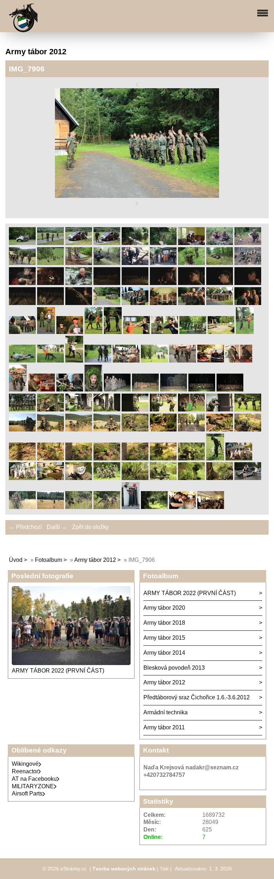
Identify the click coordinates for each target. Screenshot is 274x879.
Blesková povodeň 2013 (174, 668)
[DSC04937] (163, 243)
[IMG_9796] (247, 478)
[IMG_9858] (154, 507)
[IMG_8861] (22, 409)
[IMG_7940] (191, 303)
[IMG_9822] (78, 507)
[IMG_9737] (219, 478)
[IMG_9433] (50, 458)
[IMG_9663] (50, 478)
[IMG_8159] (245, 332)
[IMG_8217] (154, 361)
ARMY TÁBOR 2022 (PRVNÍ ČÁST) (58, 671)
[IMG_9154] (247, 409)
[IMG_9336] (135, 429)
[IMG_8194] (98, 361)
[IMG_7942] (219, 303)
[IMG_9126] (135, 409)
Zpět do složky (90, 527)
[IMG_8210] (126, 361)
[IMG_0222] (191, 283)
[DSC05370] (247, 263)
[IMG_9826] (106, 507)
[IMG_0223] (219, 283)
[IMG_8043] (93, 332)
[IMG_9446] (106, 458)
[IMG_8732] (230, 389)
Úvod (15, 560)
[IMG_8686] (145, 389)
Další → (57, 527)
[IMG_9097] (78, 409)
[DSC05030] (191, 243)
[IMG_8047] (113, 332)
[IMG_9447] (135, 458)
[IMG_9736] (191, 478)
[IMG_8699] (173, 389)
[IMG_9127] (163, 409)
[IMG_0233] (22, 303)
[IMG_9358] (163, 429)
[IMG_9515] (191, 458)
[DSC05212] (106, 263)
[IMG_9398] (247, 429)
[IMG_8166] (22, 361)
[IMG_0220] (163, 283)
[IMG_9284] (22, 429)
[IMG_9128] (191, 409)
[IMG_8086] (192, 332)
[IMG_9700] (106, 478)
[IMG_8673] (117, 389)
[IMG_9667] (78, 478)
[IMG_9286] (78, 429)
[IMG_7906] (106, 303)
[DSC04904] (78, 243)
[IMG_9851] (130, 507)
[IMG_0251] (78, 303)
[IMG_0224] (247, 283)
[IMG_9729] (163, 478)
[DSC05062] (219, 243)
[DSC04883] (22, 243)
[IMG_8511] (69, 389)
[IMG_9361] (191, 429)
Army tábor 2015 (164, 638)
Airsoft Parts (27, 793)
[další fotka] (137, 204)
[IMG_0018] (50, 283)
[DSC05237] (163, 263)
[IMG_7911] (135, 303)
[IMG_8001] (69, 332)
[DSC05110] (247, 243)
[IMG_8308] (182, 361)
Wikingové (25, 764)
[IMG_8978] (50, 409)
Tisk (164, 868)
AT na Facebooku (34, 779)
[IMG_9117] (106, 409)
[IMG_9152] (219, 409)
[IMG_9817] (50, 507)
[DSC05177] (78, 263)
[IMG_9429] (22, 458)
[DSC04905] (106, 243)
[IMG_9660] (238, 458)
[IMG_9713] (135, 478)
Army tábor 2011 (164, 727)
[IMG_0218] (135, 283)
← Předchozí (25, 527)
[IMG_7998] (46, 332)
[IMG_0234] (50, 303)
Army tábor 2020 (164, 608)
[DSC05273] (191, 263)
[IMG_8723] (201, 389)
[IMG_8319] (238, 361)
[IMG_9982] (182, 507)
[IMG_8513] (93, 389)
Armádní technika (165, 712)
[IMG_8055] (164, 332)
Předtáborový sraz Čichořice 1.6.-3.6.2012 (196, 697)
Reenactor (25, 771)
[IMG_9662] (22, 478)
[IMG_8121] (221, 332)
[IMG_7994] (22, 332)
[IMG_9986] (210, 507)
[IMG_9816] (22, 507)
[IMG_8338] (41, 389)
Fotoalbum (48, 560)
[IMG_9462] (163, 458)
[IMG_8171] (50, 361)
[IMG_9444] (78, 458)
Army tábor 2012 (95, 560)
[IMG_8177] (74, 361)
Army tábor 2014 (164, 653)
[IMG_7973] (247, 303)
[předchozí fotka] (137, 84)
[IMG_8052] (136, 332)
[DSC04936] (135, 243)
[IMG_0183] (106, 283)
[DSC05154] (22, 263)
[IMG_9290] (106, 429)
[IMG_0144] (78, 283)
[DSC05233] (135, 263)
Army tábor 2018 (164, 623)
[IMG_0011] (22, 283)
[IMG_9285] (50, 429)
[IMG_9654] (215, 458)
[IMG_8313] (210, 361)
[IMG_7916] (163, 303)
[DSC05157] (50, 263)
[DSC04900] (50, 243)
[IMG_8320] (18, 389)
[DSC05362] (219, 263)
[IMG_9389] (219, 429)
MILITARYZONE (33, 786)
